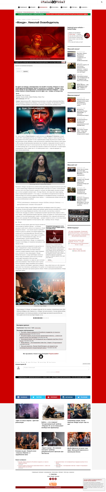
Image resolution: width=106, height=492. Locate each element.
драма (23, 362)
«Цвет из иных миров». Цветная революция (27, 421)
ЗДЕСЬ (86, 14)
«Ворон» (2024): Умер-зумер (75, 249)
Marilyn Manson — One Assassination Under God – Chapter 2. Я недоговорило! (41, 342)
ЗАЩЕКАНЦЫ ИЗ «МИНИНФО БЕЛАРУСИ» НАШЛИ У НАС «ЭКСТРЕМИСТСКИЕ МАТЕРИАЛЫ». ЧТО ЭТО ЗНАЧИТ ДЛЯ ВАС (52, 377)
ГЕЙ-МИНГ (60, 472)
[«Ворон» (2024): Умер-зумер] (79, 250)
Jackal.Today (72, 34)
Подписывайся (53, 353)
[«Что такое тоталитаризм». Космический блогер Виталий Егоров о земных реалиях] (79, 235)
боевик (18, 362)
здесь (63, 62)
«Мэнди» (35, 362)
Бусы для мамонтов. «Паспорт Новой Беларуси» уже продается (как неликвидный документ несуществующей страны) (39, 347)
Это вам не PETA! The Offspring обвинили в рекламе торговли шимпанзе (93, 480)
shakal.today (38, 328)
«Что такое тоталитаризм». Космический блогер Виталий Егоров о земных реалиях (78, 232)
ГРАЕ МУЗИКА (55, 472)
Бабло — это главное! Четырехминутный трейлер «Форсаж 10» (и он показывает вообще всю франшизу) (52, 425)
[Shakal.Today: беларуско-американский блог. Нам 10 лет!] (53, 2)
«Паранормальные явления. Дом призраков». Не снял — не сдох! (76, 240)
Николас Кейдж (42, 362)
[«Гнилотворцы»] (79, 215)
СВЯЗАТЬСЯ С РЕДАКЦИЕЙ (53, 487)
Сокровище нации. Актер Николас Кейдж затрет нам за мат (78, 422)
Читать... (50, 260)
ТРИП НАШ (66, 472)
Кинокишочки (19, 12)
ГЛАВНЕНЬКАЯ (35, 472)
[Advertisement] (41, 79)
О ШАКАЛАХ (71, 472)
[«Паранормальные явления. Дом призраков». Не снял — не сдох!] (79, 244)
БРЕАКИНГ (41, 472)
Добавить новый (86, 363)
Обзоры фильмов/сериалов (29, 12)
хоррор (29, 362)
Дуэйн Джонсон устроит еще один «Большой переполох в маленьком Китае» (77, 450)
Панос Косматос (52, 362)
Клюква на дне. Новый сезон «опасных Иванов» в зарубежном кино (26, 453)
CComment (57, 371)
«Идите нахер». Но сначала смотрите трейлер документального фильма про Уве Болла (52, 450)
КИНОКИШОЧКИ (47, 472)
